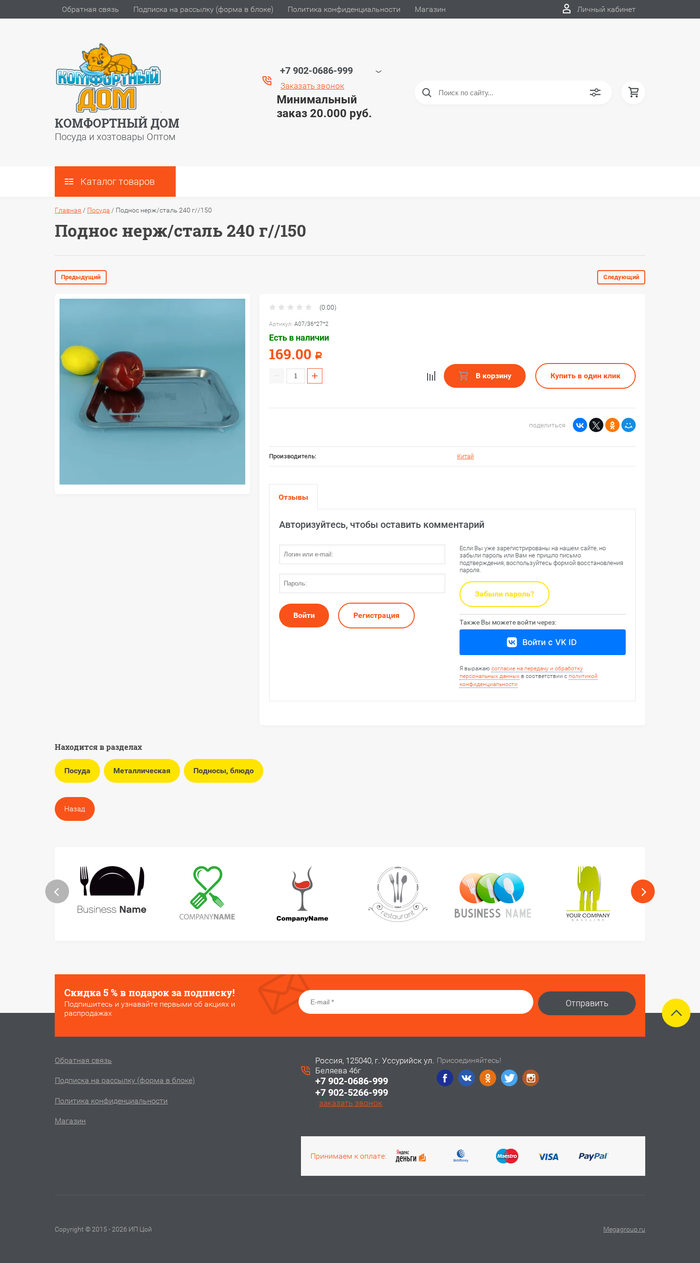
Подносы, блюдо (223, 770)
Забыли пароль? (504, 593)
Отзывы (293, 497)
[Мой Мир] (628, 425)
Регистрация (376, 615)
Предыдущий (80, 277)
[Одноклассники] (612, 425)
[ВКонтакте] (580, 425)
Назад (74, 809)
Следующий (621, 277)
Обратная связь (90, 9)
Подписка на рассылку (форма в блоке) (203, 9)
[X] (596, 425)
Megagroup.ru (624, 1229)
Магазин (430, 9)
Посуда (98, 210)
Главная (68, 210)
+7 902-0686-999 (351, 1081)
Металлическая (141, 770)
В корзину (492, 375)
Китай (465, 456)
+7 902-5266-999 (351, 1092)
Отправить (587, 1003)
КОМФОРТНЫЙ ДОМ (117, 123)
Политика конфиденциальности (344, 9)
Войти (304, 615)
